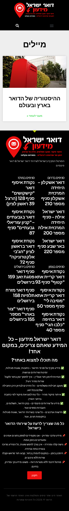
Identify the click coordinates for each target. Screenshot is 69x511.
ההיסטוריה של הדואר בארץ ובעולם (34, 102)
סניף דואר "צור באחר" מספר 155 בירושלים (20, 314)
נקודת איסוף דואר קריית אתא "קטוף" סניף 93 (49, 277)
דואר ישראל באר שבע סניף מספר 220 (51, 246)
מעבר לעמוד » (34, 115)
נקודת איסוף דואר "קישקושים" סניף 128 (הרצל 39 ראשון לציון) (19, 193)
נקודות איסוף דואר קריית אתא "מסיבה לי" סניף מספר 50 (49, 298)
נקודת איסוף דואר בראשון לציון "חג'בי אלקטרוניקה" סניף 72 (21, 251)
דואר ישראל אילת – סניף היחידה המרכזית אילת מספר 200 (51, 222)
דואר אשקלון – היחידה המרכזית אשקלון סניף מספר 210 (51, 193)
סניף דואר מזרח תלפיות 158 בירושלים (20, 295)
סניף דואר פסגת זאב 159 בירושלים (21, 277)
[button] (52, 25)
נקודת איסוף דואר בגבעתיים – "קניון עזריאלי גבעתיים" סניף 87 (21, 222)
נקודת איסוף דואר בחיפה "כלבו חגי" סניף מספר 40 (50, 322)
